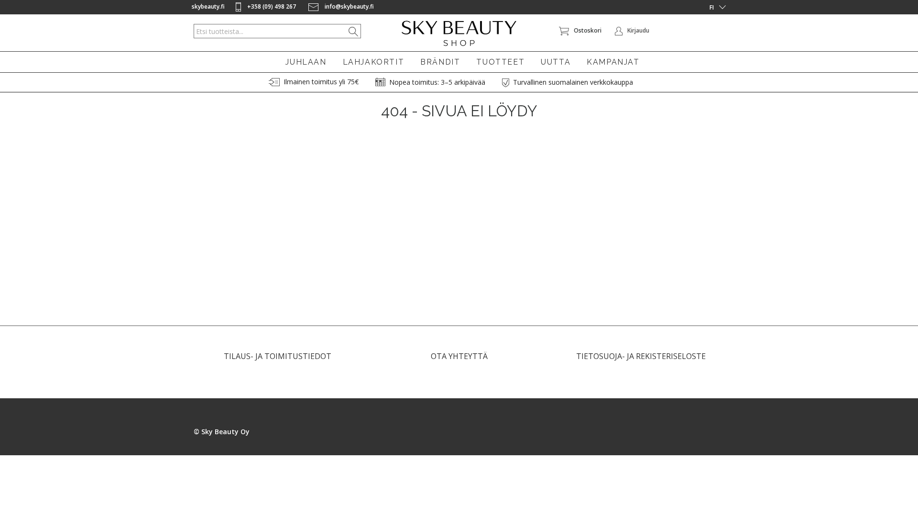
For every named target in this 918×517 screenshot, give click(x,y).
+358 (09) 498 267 (271, 6)
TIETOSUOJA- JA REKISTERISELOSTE (641, 356)
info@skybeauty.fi (348, 6)
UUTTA (555, 62)
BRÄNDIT (440, 62)
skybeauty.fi (208, 6)
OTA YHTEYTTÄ (459, 356)
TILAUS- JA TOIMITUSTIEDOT (277, 356)
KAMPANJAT (613, 62)
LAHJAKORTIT (373, 62)
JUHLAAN (305, 62)
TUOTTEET (500, 62)
